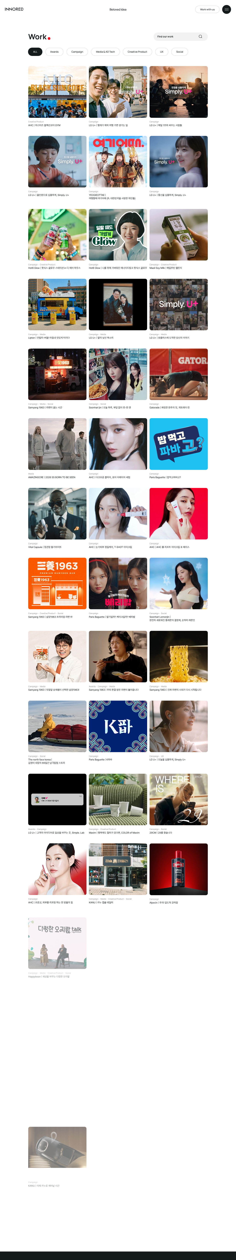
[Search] (200, 36)
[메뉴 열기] (226, 9)
